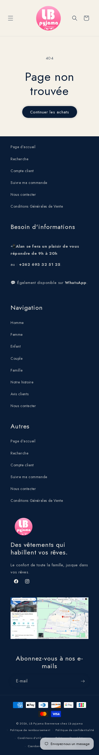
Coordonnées (37, 746)
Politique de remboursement (30, 730)
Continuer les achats (49, 112)
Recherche (19, 159)
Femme (17, 334)
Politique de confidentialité (74, 730)
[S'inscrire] (82, 681)
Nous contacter (23, 194)
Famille (16, 370)
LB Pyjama (36, 723)
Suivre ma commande (29, 182)
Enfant (16, 346)
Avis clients (20, 394)
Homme (17, 322)
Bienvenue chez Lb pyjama (64, 723)
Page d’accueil (23, 146)
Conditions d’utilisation (34, 738)
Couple (17, 358)
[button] (10, 18)
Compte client (22, 170)
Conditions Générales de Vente (37, 206)
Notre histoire (22, 382)
